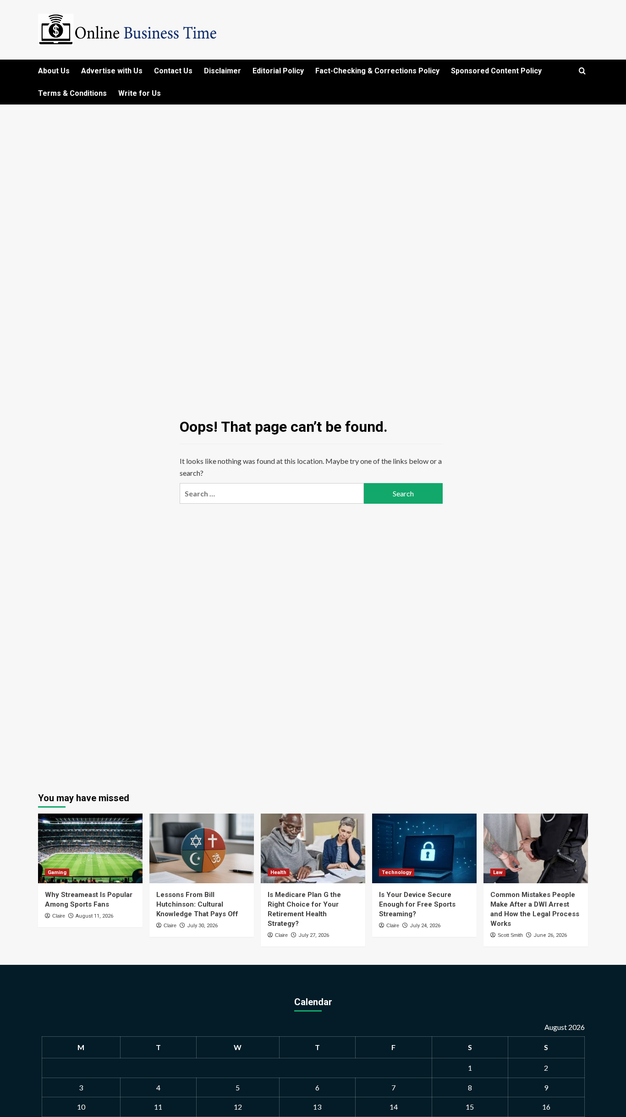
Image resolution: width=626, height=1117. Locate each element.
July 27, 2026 (313, 935)
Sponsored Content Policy (496, 70)
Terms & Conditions (72, 93)
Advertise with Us (112, 70)
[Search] (582, 71)
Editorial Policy (278, 70)
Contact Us (173, 70)
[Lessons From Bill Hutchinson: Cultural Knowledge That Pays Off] (201, 848)
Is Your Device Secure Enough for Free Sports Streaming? (417, 904)
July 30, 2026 (202, 926)
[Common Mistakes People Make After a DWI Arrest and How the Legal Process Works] (535, 848)
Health (278, 872)
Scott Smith (510, 935)
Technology (397, 872)
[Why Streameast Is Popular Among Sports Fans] (90, 848)
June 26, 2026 (550, 935)
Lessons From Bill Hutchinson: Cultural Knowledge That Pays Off (197, 904)
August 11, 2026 (94, 916)
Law (498, 872)
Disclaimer (222, 70)
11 (158, 1106)
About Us (54, 70)
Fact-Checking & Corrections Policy (377, 70)
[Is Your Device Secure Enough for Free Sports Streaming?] (424, 848)
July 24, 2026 (425, 926)
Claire (58, 916)
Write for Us (139, 93)
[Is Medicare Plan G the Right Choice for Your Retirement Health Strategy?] (313, 848)
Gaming (57, 872)
